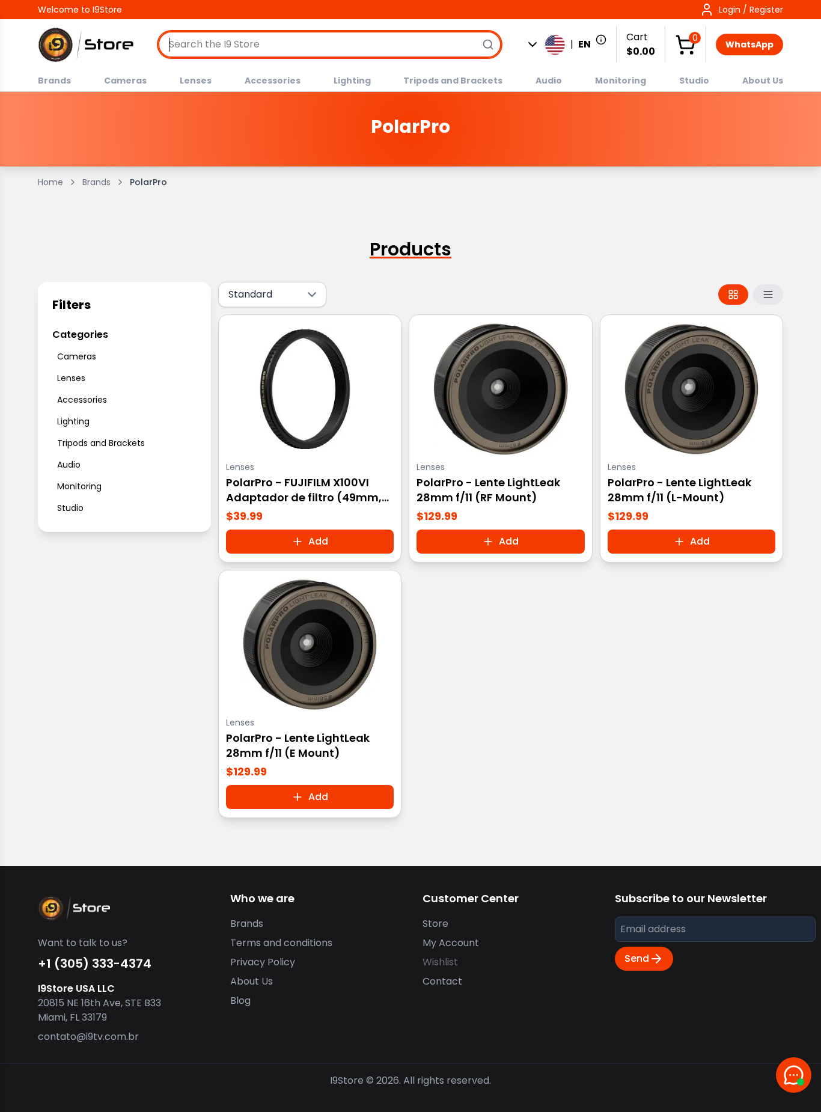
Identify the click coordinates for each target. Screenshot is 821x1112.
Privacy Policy (262, 962)
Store (435, 923)
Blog (240, 1000)
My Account (451, 943)
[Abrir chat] (793, 1075)
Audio (549, 81)
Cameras (125, 81)
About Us (762, 81)
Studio (694, 81)
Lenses (196, 81)
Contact (442, 981)
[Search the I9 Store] (488, 44)
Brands (54, 81)
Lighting (352, 81)
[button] (741, 9)
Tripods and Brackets (452, 81)
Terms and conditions (281, 943)
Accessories (273, 81)
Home (50, 182)
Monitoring (620, 81)
